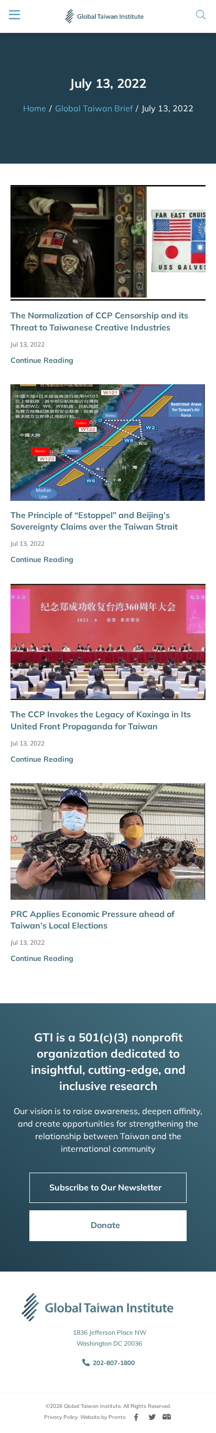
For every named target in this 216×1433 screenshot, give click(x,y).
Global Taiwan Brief (94, 108)
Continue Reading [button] (41, 360)
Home (34, 108)
